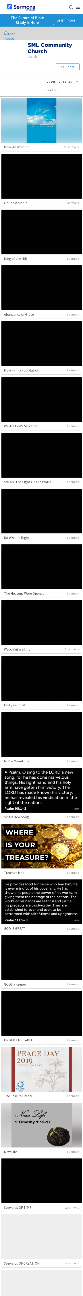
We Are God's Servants (20, 426)
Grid (49, 90)
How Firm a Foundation (21, 370)
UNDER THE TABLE (18, 1040)
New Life (10, 1151)
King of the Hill (15, 258)
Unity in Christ (15, 705)
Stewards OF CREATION (22, 1263)
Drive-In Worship (16, 147)
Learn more (65, 20)
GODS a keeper (15, 984)
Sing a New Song (16, 817)
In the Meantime (16, 761)
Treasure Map (14, 872)
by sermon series (59, 81)
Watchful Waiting (17, 649)
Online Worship (15, 203)
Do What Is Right (17, 537)
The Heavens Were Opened (24, 593)
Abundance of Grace (19, 314)
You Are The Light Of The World (27, 482)
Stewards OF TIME (17, 1207)
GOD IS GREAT (14, 928)
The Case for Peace (18, 1096)
